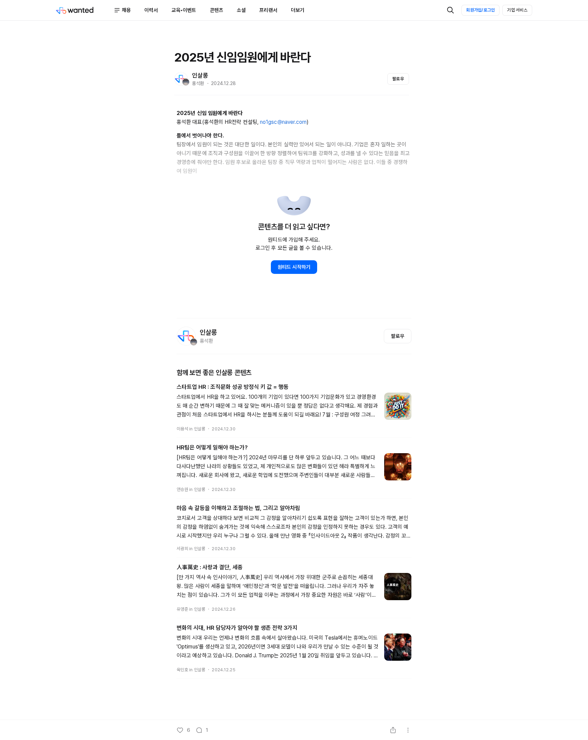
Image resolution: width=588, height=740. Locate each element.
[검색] (450, 10)
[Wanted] (85, 10)
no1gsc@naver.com (283, 122)
